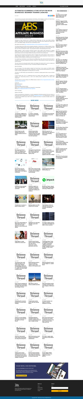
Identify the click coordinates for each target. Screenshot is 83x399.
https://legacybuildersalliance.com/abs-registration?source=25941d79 (36, 44)
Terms (39, 386)
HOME (17, 6)
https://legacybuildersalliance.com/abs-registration (26, 88)
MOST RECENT (22, 6)
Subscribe (60, 390)
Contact (39, 390)
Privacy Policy (40, 387)
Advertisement (40, 389)
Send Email (19, 85)
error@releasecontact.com (38, 95)
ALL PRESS (29, 6)
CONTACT (34, 6)
